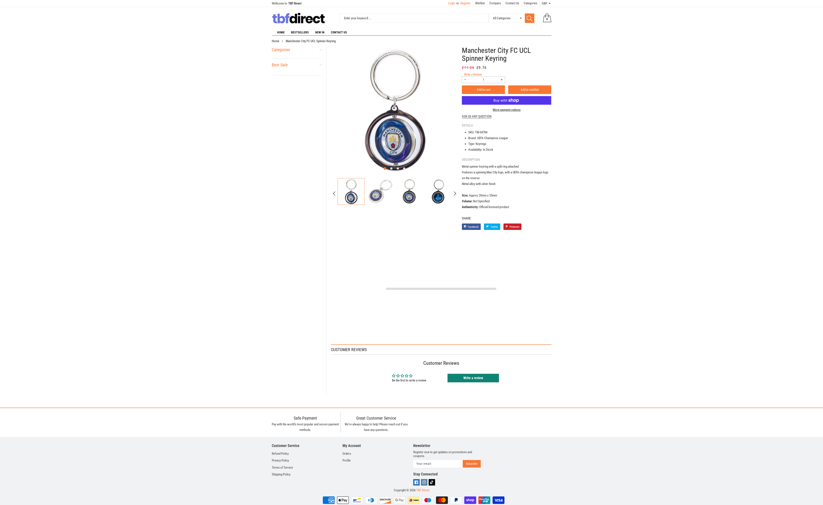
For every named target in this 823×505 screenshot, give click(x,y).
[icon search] (529, 18)
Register (463, 3)
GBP (544, 3)
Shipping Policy (281, 474)
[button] (385, 168)
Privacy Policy (280, 460)
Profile (346, 460)
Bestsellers (300, 32)
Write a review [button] (473, 378)
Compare (495, 3)
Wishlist (480, 3)
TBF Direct (422, 490)
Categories (530, 3)
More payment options (507, 110)
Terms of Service (282, 467)
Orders (346, 454)
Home (281, 32)
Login (451, 3)
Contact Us (512, 3)
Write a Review (473, 74)
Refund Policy (280, 454)
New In (319, 32)
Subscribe (472, 463)
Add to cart (483, 90)
